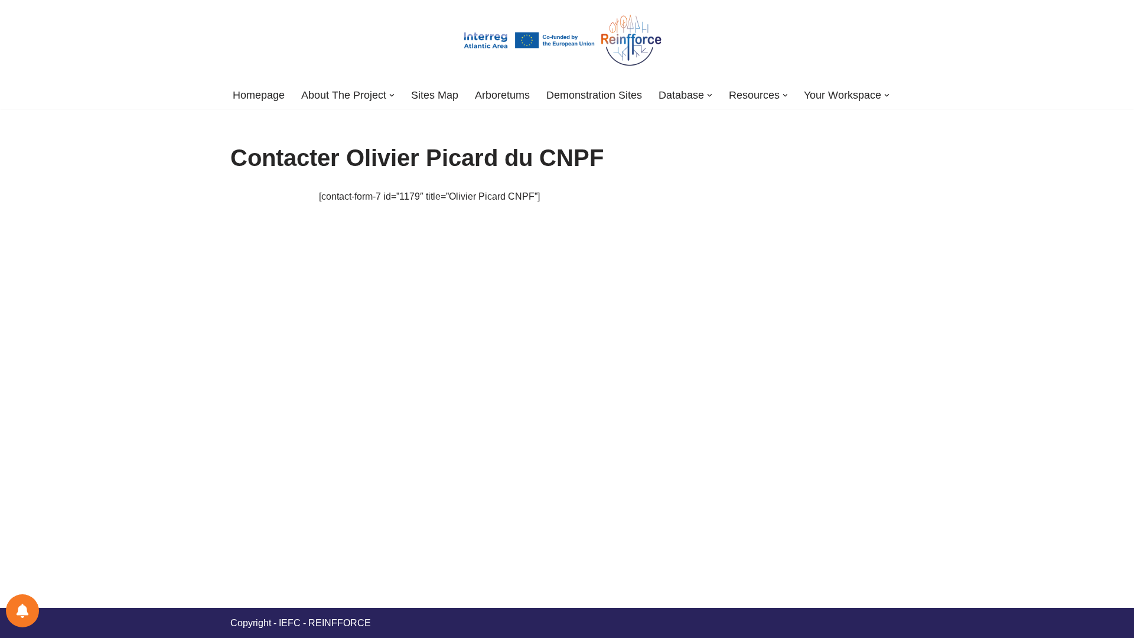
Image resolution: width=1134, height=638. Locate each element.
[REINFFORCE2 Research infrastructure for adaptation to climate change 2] (567, 41)
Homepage (259, 95)
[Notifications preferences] (22, 610)
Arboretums (502, 95)
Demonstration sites (594, 95)
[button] (392, 95)
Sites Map (434, 95)
